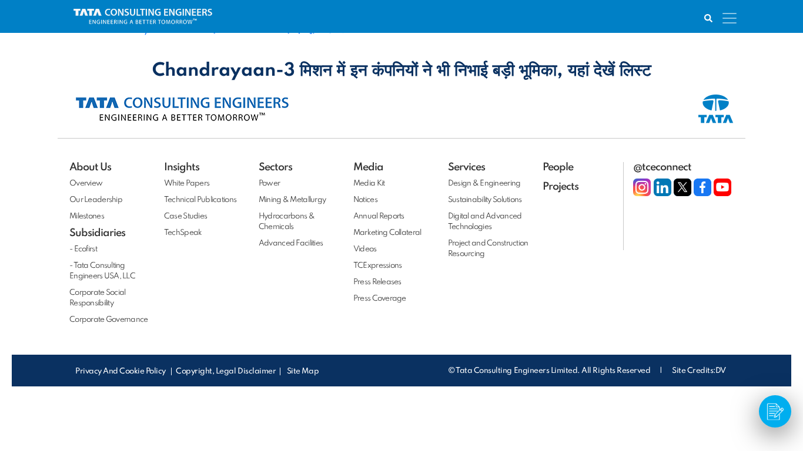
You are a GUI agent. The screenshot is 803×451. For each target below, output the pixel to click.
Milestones (86, 216)
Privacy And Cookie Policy (121, 371)
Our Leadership (95, 200)
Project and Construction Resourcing (488, 249)
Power (269, 183)
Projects (560, 186)
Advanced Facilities (291, 243)
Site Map (303, 371)
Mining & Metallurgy (292, 200)
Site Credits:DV (699, 371)
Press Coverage (379, 298)
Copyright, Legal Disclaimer (226, 371)
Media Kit (369, 183)
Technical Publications (200, 200)
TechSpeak (183, 233)
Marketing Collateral (387, 233)
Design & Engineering (484, 183)
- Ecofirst (83, 249)
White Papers (186, 183)
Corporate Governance (108, 320)
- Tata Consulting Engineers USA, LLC (102, 271)
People (558, 167)
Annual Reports (378, 216)
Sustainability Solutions (485, 200)
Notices (365, 200)
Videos (365, 249)
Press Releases (377, 282)
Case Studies (185, 216)
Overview (85, 183)
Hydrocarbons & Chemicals (286, 222)
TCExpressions (377, 266)
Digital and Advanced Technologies (485, 222)
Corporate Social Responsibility (97, 298)
